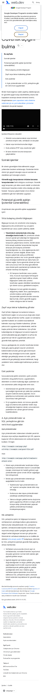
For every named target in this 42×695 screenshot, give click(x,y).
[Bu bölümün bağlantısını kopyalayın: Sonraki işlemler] (20, 160)
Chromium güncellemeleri (11, 652)
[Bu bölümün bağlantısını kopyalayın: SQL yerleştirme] (15, 515)
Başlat (21, 34)
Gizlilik (10, 685)
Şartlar (4, 685)
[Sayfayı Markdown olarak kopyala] (18, 45)
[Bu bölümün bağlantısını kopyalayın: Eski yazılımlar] (16, 371)
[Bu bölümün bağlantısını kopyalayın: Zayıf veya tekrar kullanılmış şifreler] (36, 307)
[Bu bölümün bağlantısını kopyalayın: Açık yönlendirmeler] (18, 429)
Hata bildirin (7, 637)
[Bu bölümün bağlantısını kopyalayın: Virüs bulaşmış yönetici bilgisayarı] (34, 218)
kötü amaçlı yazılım (14, 539)
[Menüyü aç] (3, 2)
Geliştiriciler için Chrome (11, 648)
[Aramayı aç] (33, 2)
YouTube (6, 670)
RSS (4, 676)
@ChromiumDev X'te (10, 666)
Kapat (21, 28)
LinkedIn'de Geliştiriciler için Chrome (15, 673)
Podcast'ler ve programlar (11, 658)
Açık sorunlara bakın (9, 640)
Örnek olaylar (7, 655)
